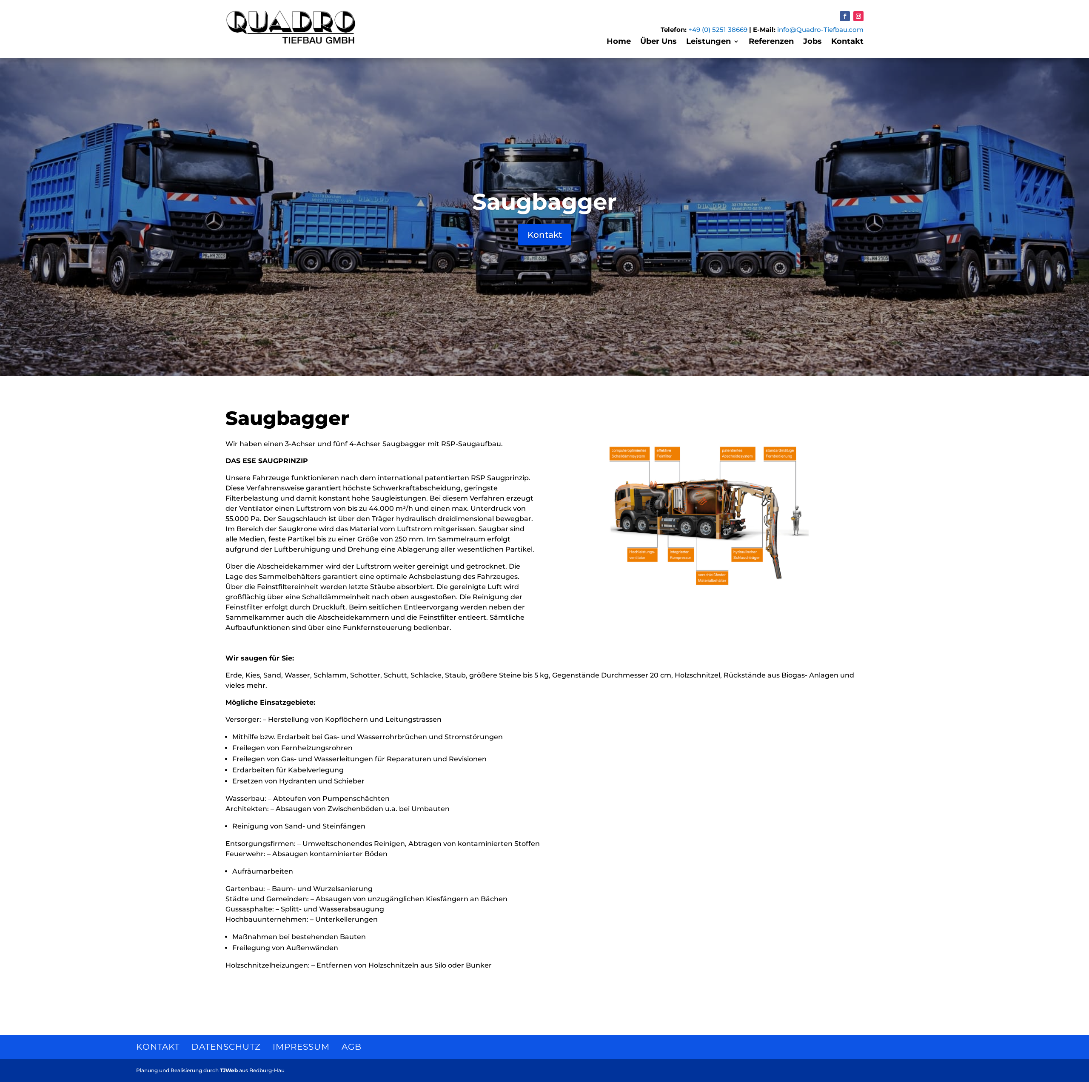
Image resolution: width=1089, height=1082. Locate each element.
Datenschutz (226, 1047)
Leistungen (708, 42)
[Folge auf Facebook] (845, 16)
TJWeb (229, 1070)
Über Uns (658, 42)
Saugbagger (544, 201)
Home (619, 42)
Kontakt (847, 42)
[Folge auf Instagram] (858, 16)
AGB (352, 1047)
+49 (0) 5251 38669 (717, 30)
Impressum (301, 1047)
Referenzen (771, 42)
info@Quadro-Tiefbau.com (820, 30)
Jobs (812, 42)
